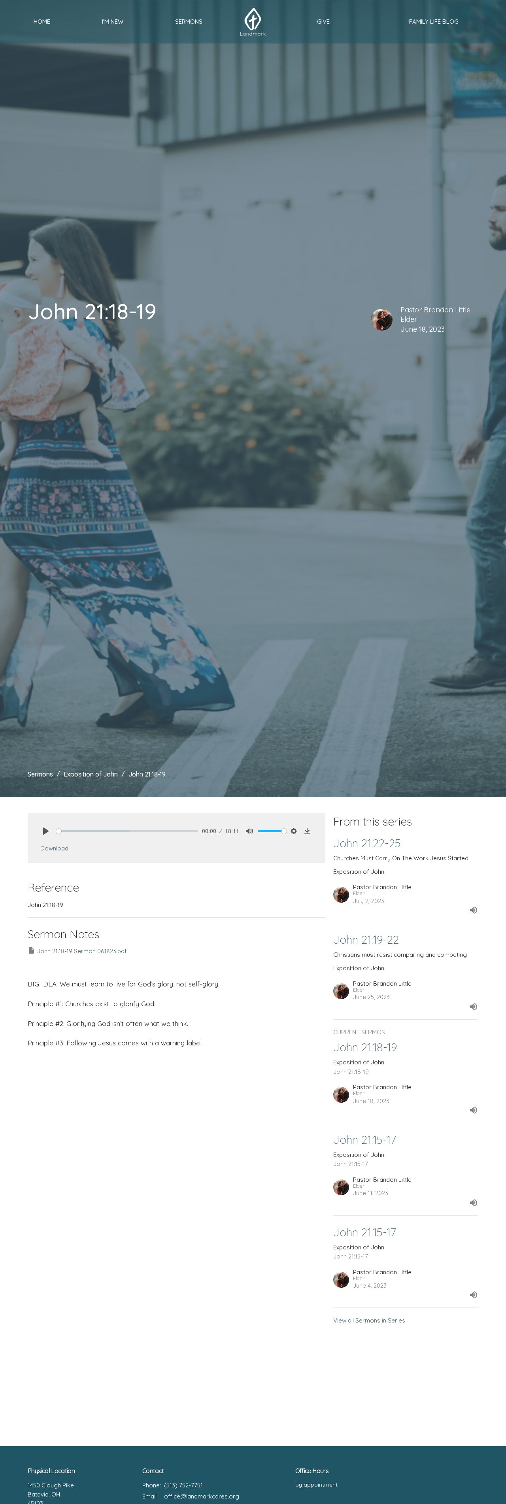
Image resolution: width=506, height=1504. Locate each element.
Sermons (188, 21)
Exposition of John (91, 774)
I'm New (112, 21)
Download (54, 848)
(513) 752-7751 (183, 1485)
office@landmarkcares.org (201, 1496)
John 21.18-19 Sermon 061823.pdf (82, 951)
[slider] (127, 831)
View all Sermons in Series (369, 1320)
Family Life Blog (434, 21)
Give (323, 21)
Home (42, 21)
